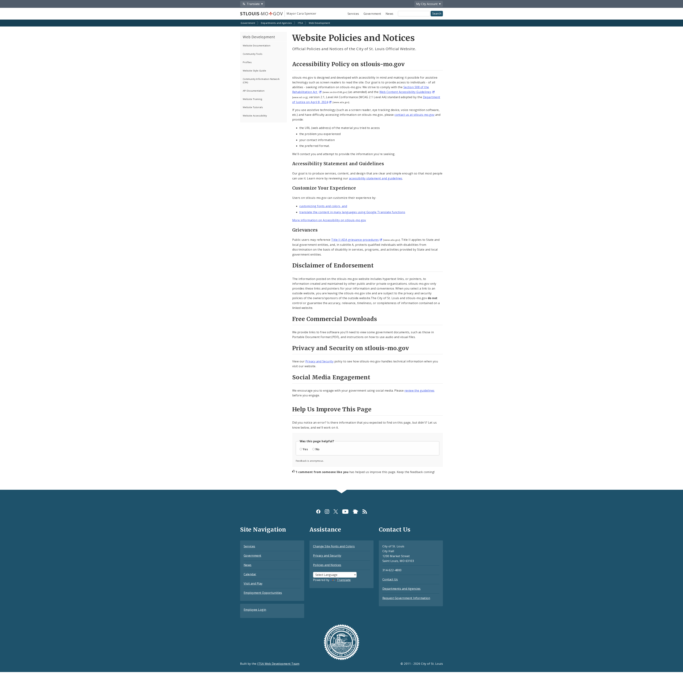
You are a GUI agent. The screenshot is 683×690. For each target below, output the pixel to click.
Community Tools (252, 53)
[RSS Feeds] (364, 511)
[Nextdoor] (355, 511)
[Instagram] (327, 511)
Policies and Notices (327, 565)
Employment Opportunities (263, 593)
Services (353, 14)
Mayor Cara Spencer (301, 13)
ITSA (300, 23)
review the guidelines (419, 390)
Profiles (247, 62)
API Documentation (253, 90)
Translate (344, 580)
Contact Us (390, 579)
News (389, 14)
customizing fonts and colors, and (323, 206)
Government (372, 14)
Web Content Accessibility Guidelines (405, 92)
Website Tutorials (253, 107)
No (318, 449)
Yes (305, 449)
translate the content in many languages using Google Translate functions (352, 212)
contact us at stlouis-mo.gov (414, 115)
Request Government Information (406, 598)
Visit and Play (253, 583)
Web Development (319, 23)
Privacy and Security (319, 361)
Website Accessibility (255, 115)
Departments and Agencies (276, 23)
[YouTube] (345, 511)
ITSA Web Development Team (278, 664)
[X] (335, 511)
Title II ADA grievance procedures (355, 240)
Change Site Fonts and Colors (334, 546)
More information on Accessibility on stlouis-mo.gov (329, 220)
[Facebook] (318, 511)
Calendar (250, 574)
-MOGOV (261, 13)
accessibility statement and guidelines (375, 178)
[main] (341, 255)
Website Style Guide (254, 70)
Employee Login (255, 610)
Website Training (252, 99)
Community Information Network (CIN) (261, 80)
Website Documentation (256, 45)
